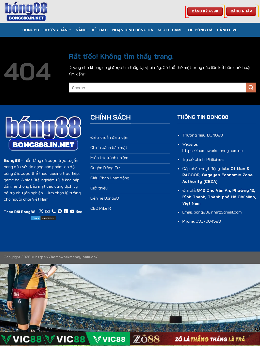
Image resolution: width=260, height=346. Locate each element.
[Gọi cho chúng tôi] (54, 211)
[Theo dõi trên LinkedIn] (66, 211)
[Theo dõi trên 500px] (79, 211)
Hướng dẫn (55, 30)
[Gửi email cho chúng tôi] (47, 211)
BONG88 (30, 30)
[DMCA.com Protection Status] (43, 217)
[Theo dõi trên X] (41, 211)
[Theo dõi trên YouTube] (72, 211)
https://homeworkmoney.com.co (212, 150)
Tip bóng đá (200, 30)
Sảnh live (227, 30)
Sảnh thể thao (92, 30)
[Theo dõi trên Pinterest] (60, 211)
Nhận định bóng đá (132, 30)
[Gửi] (251, 87)
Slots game (170, 30)
